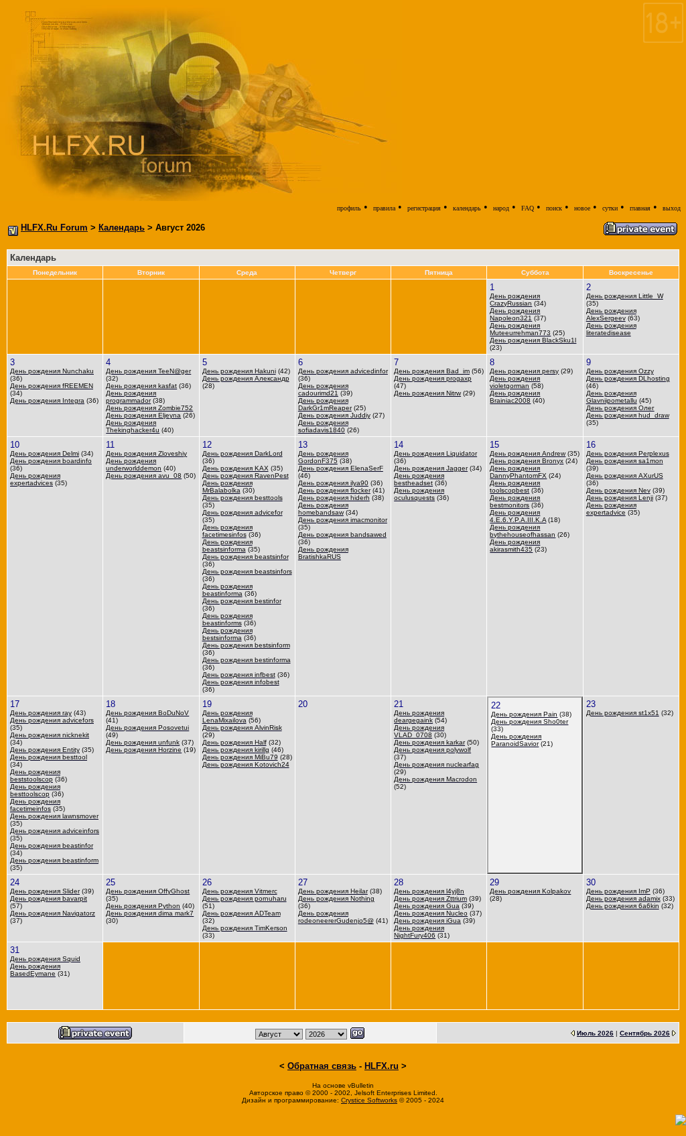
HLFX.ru (381, 1066)
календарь (467, 208)
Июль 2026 (595, 1033)
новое (582, 208)
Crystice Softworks (369, 1100)
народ (501, 208)
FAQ (527, 208)
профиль (349, 208)
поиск (554, 208)
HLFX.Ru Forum (54, 228)
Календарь (121, 228)
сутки (610, 208)
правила (384, 208)
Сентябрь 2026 (645, 1033)
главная (640, 208)
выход (672, 208)
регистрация (424, 208)
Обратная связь (321, 1066)
